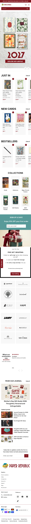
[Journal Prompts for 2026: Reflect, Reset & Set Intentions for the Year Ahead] (7, 414)
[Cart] (25, 5)
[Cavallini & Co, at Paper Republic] (23, 284)
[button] (19, 370)
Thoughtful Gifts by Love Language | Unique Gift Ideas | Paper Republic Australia (22, 430)
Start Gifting (15, 274)
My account (3, 487)
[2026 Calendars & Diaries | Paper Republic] (7, 439)
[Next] (28, 68)
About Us (3, 481)
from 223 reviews (6, 361)
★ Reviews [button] (1, 263)
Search (2, 483)
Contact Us (3, 479)
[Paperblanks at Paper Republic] (8, 284)
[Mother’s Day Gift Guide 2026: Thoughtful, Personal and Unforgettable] (15, 392)
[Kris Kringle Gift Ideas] (7, 423)
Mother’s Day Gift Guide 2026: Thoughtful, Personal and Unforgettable (15, 403)
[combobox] (15, 8)
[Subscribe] (25, 513)
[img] (6, 360)
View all (28, 75)
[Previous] (25, 68)
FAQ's (2, 477)
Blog (2, 485)
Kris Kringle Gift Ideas (20, 421)
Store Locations (4, 475)
